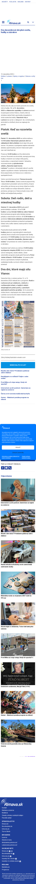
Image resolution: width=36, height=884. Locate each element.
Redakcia (5, 813)
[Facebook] (2, 467)
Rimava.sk (5, 824)
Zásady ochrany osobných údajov (26, 457)
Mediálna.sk (6, 867)
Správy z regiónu (18, 76)
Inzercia (4, 837)
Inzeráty (5, 1)
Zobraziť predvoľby (18, 452)
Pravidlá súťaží (6, 818)
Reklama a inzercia (8, 810)
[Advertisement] (18, 52)
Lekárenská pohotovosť (10, 845)
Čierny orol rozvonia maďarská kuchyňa (15, 394)
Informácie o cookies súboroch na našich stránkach (10, 457)
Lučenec (9, 76)
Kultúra (3, 76)
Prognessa (5, 870)
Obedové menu (7, 840)
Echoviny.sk (5, 829)
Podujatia (12, 1)
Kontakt (28, 1)
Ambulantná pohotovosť (10, 842)
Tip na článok (6, 831)
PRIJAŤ (18, 447)
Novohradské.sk (7, 826)
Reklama (21, 1)
